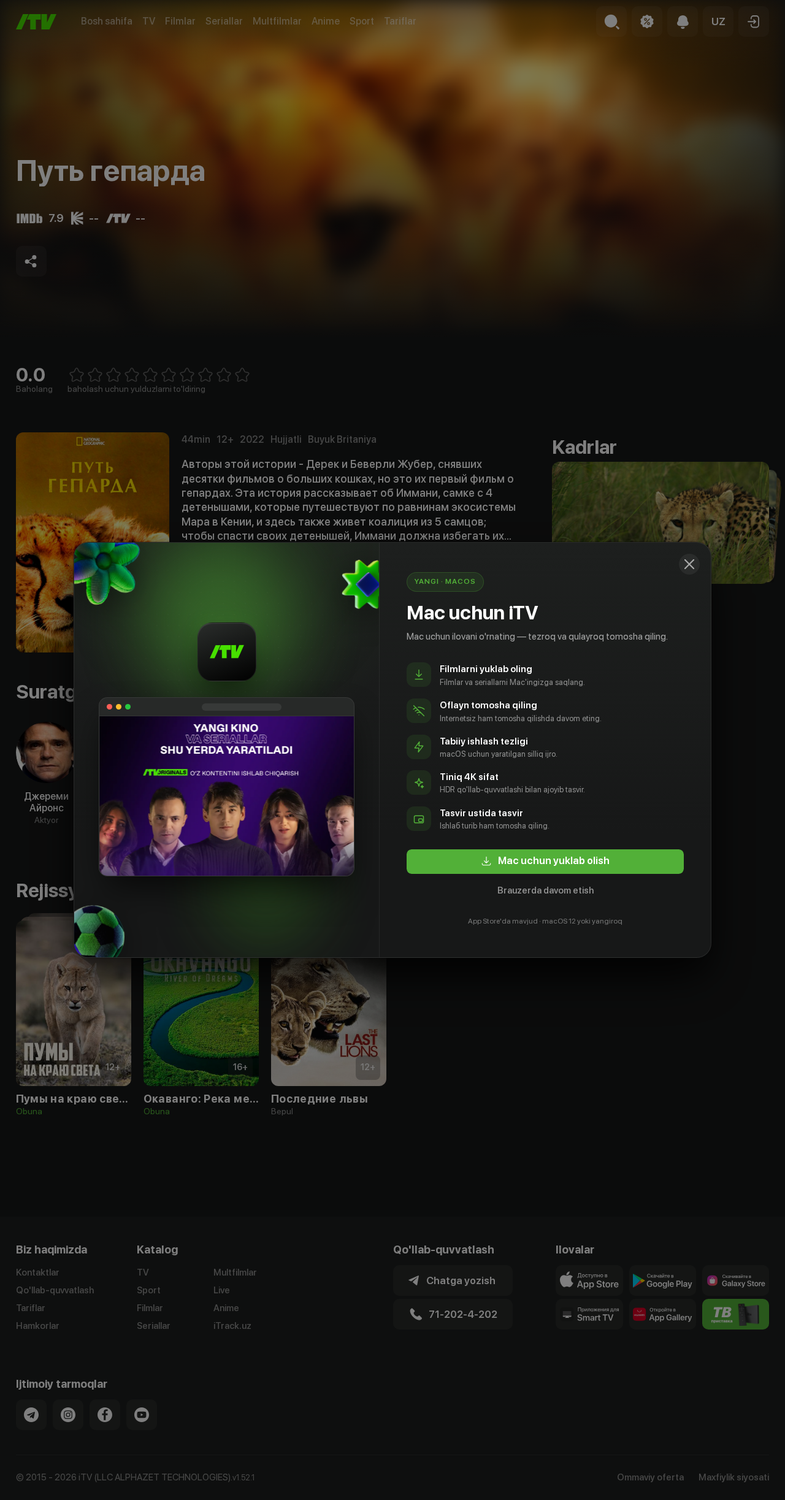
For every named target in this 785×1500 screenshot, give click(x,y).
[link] (545, 861)
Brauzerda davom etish (545, 890)
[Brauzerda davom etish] (689, 564)
